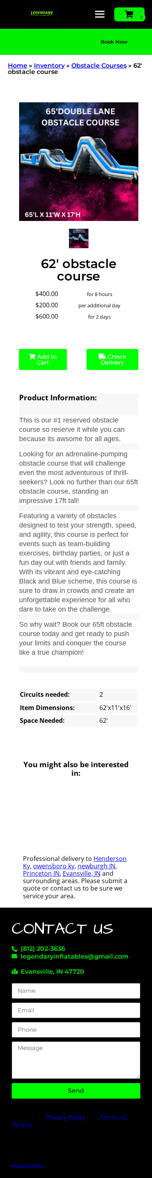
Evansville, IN (82, 873)
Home (17, 65)
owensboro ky (53, 866)
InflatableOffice (27, 1166)
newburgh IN (96, 866)
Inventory (49, 65)
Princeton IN (41, 873)
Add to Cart (46, 359)
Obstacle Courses (99, 65)
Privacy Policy (65, 1117)
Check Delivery (113, 359)
